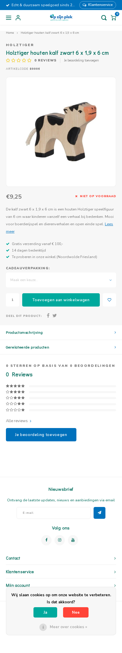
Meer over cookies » (68, 627)
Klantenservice (100, 4)
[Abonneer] (99, 513)
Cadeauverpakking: (28, 268)
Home (10, 32)
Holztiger (20, 45)
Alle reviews (17, 421)
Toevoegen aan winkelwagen (60, 300)
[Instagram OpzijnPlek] (59, 540)
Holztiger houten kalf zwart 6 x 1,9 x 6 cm (50, 32)
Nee (76, 612)
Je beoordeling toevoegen (81, 60)
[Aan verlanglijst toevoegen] (109, 300)
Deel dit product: (24, 316)
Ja (45, 612)
